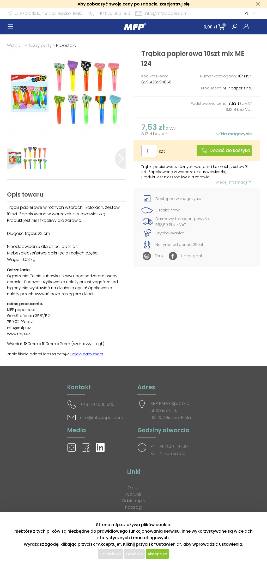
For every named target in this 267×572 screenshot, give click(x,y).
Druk (159, 256)
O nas (133, 488)
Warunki (134, 494)
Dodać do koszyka (230, 150)
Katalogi (133, 507)
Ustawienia (110, 554)
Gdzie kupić (133, 501)
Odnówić (134, 554)
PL (246, 13)
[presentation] (12, 158)
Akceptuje (157, 554)
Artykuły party (38, 45)
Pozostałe (66, 45)
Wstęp (13, 45)
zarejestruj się (175, 4)
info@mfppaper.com (165, 13)
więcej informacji (232, 182)
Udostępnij (192, 256)
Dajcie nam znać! (86, 354)
